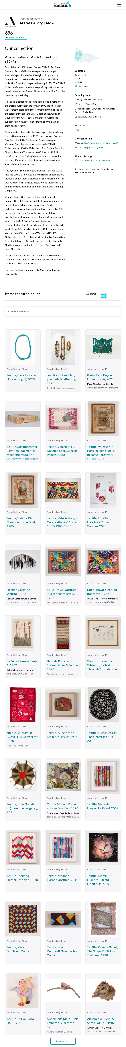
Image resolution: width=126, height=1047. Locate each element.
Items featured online (14, 34)
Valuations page (89, 169)
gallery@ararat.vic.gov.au (91, 147)
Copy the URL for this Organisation (94, 160)
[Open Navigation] (110, 4)
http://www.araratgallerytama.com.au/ (100, 143)
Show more (61, 1041)
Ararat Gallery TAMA (37, 23)
